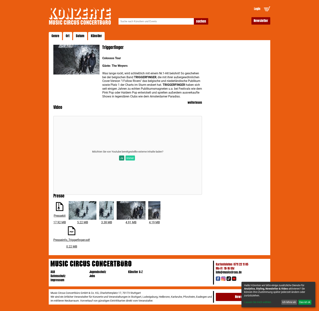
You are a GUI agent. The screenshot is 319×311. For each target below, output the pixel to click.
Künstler (96, 35)
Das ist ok (304, 302)
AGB (53, 272)
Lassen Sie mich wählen (257, 302)
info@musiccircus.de (229, 272)
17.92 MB (59, 222)
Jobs (92, 276)
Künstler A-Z (135, 272)
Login (257, 9)
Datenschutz (58, 276)
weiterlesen (195, 103)
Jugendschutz (97, 272)
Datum (80, 35)
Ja (121, 158)
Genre (55, 35)
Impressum (57, 280)
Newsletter (261, 20)
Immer (130, 158)
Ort (67, 35)
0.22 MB (71, 246)
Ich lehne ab (289, 302)
